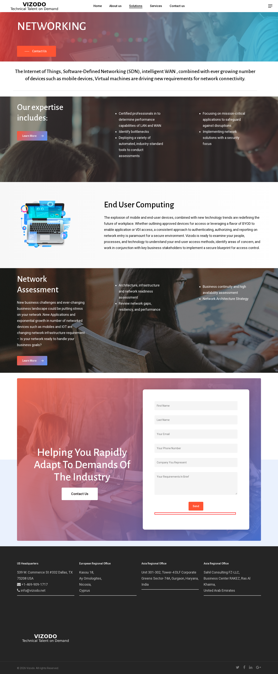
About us (115, 6)
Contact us (177, 6)
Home (97, 6)
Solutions (135, 6)
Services (156, 6)
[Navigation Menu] (270, 6)
